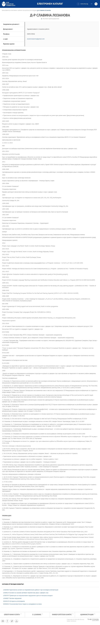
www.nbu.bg (82, 4)
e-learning (36, 615)
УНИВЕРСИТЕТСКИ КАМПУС (62, 615)
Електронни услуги (12, 615)
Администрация (86, 615)
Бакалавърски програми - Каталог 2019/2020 (15, 10)
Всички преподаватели (51, 19)
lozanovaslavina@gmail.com (36, 39)
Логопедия (32, 10)
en (91, 4)
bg (96, 4)
